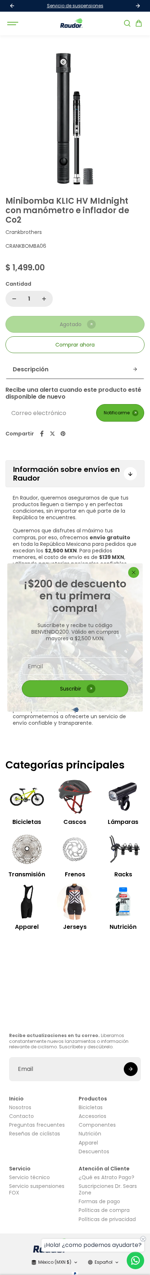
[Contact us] (135, 1260)
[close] (133, 572)
